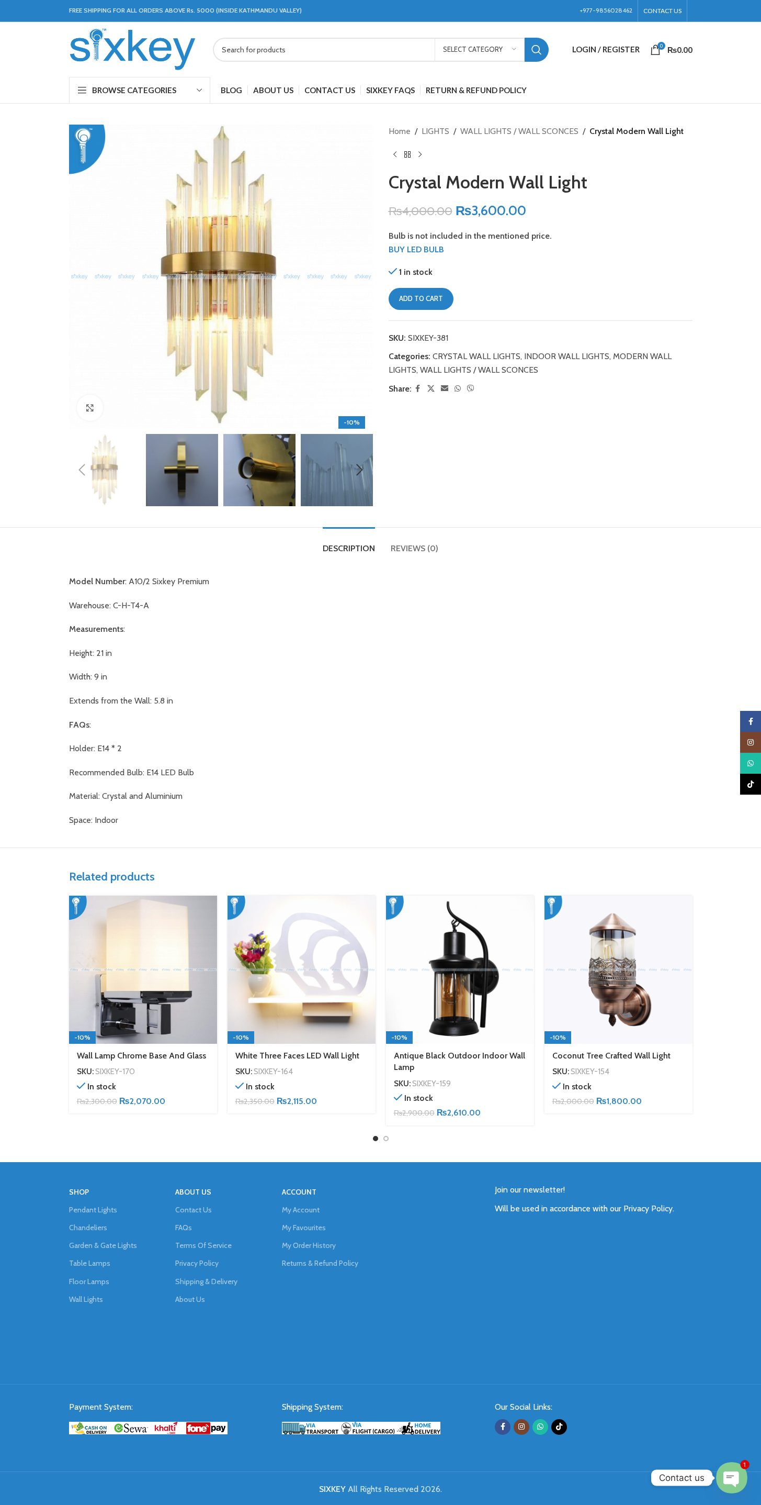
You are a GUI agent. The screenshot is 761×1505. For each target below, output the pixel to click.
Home (400, 131)
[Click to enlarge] (90, 408)
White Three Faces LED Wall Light (297, 1056)
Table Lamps (89, 1263)
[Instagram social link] (521, 1427)
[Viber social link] (471, 389)
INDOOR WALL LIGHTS (566, 356)
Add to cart (421, 298)
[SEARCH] (537, 50)
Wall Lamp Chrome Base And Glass (141, 1056)
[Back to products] (407, 155)
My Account (301, 1209)
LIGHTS (435, 131)
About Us (190, 1299)
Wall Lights (86, 1299)
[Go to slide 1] (375, 1138)
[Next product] (420, 155)
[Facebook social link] (418, 389)
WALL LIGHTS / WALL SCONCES (519, 131)
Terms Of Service (203, 1245)
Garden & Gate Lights (103, 1245)
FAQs (183, 1227)
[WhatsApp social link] (457, 389)
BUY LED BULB (416, 249)
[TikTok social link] (559, 1427)
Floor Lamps (89, 1281)
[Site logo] (133, 48)
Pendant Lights (93, 1209)
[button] (82, 470)
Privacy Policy (197, 1263)
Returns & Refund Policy (320, 1263)
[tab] (349, 543)
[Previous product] (395, 155)
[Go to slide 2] (386, 1138)
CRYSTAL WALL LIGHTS (476, 356)
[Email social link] (444, 389)
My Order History (309, 1245)
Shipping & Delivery (206, 1281)
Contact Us (193, 1209)
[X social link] (431, 389)
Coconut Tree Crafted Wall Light (611, 1056)
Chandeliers (88, 1227)
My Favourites (304, 1227)
